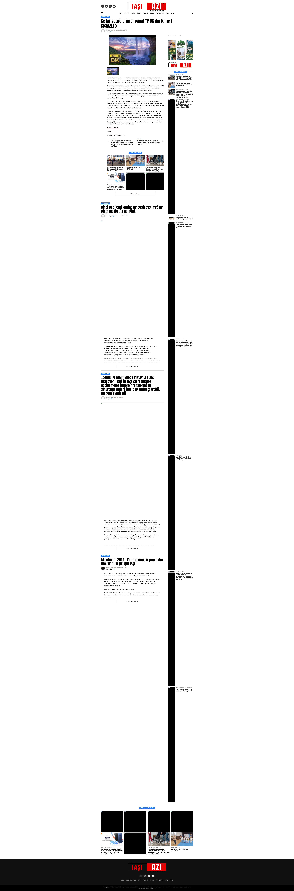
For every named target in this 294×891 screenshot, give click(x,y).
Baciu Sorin (110, 569)
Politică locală (160, 13)
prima (123, 135)
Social (167, 13)
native (108, 398)
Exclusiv (152, 13)
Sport (172, 13)
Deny (108, 31)
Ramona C (109, 216)
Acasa (121, 13)
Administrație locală (130, 13)
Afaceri (139, 13)
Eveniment (145, 13)
